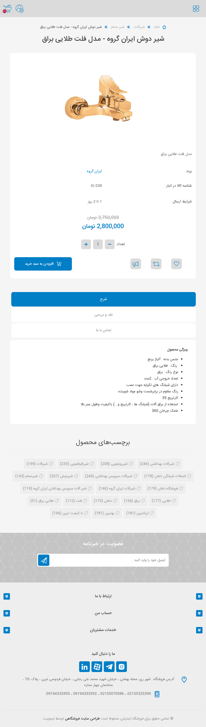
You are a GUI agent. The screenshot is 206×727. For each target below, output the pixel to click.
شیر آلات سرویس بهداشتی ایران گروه (60, 489)
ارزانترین (143, 513)
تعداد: (120, 244)
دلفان (108, 501)
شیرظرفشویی (79, 464)
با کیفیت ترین (72, 513)
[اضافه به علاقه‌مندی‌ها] (176, 264)
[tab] (103, 300)
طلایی (166, 501)
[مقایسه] (156, 264)
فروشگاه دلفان (168, 489)
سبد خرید (7, 8)
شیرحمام (31, 476)
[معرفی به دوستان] (135, 264)
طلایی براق (46, 501)
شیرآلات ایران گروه (122, 489)
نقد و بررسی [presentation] (103, 315)
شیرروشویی (119, 464)
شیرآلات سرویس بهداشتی (113, 476)
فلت (79, 501)
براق (137, 501)
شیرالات (42, 464)
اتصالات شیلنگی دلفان (170, 476)
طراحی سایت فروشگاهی (82, 719)
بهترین (109, 513)
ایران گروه (94, 171)
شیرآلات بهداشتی (162, 464)
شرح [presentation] (103, 299)
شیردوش (66, 476)
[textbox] (199, 14)
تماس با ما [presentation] (103, 330)
